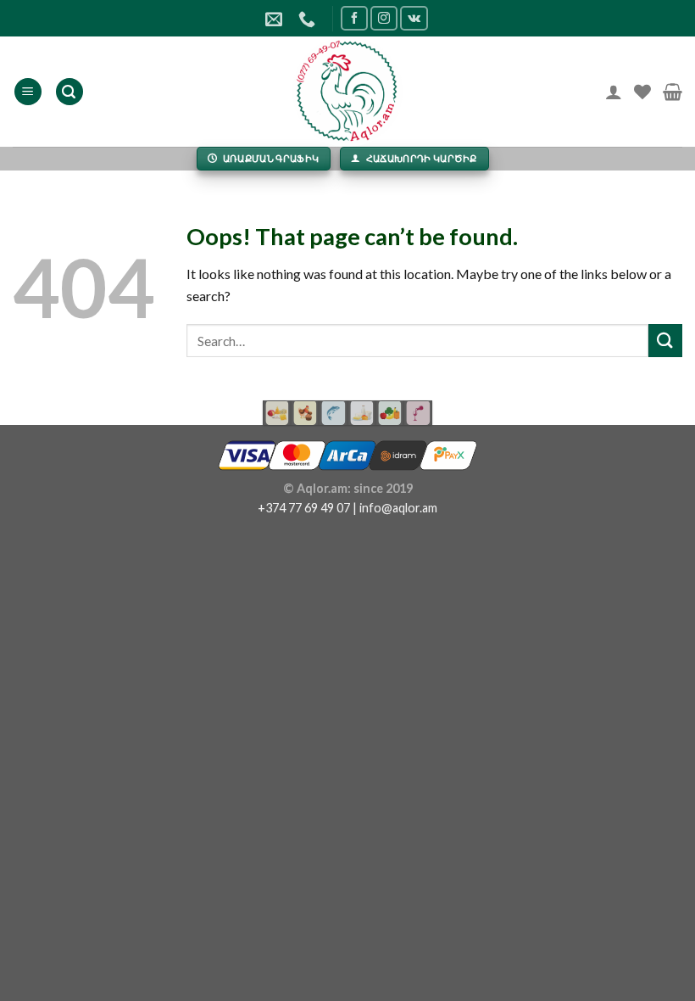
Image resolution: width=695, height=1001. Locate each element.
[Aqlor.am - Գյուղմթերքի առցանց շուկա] (348, 91)
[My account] (613, 91)
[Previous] (272, 415)
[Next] (423, 415)
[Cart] (672, 91)
